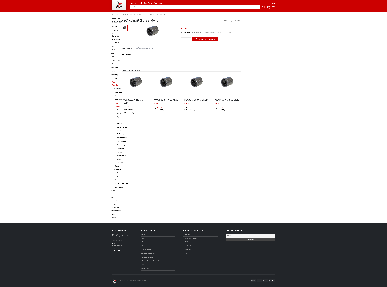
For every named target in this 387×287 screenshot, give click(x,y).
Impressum (145, 268)
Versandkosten (197, 32)
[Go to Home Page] (113, 14)
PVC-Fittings (117, 104)
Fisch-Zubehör (114, 199)
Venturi (119, 152)
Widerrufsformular (148, 257)
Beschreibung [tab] (127, 48)
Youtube (119, 250)
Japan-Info (188, 249)
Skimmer (117, 88)
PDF (225, 20)
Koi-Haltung (188, 242)
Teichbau (115, 78)
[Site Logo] (114, 280)
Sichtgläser (120, 148)
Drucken (237, 20)
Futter (114, 50)
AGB (143, 265)
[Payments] (263, 280)
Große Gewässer (115, 205)
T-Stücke (119, 122)
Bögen (119, 113)
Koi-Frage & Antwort (191, 238)
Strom (117, 180)
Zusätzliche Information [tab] (145, 48)
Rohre (119, 110)
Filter (113, 64)
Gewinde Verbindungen (121, 132)
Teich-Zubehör (114, 192)
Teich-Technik (114, 83)
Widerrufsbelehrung (148, 253)
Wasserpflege (116, 60)
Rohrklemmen (121, 156)
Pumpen (115, 67)
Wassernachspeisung (121, 183)
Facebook (114, 250)
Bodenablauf (118, 92)
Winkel (119, 117)
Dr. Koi (113, 55)
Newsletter (145, 242)
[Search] (257, 7)
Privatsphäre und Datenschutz (151, 261)
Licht (116, 176)
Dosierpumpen (119, 187)
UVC (113, 71)
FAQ (143, 238)
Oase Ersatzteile (115, 215)
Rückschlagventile (122, 145)
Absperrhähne (119, 99)
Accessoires (116, 46)
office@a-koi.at (117, 245)
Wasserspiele (116, 211)
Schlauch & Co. (118, 171)
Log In (273, 3)
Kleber (117, 166)
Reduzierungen (122, 137)
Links (186, 253)
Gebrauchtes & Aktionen (116, 41)
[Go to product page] (136, 82)
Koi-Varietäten (189, 246)
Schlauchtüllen (121, 141)
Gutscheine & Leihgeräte (115, 33)
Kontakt (144, 234)
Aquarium (115, 26)
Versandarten (146, 246)
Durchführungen (120, 96)
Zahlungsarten (146, 249)
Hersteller (188, 234)
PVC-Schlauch (120, 160)
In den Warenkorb (206, 39)
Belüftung (115, 75)
